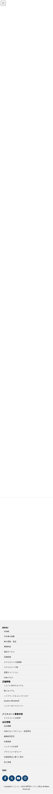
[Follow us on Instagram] (25, 778)
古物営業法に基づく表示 (13, 757)
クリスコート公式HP (12, 718)
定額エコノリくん (11, 672)
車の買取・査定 (10, 642)
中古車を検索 (9, 636)
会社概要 (7, 726)
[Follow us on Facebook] (5, 778)
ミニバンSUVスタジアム (14, 686)
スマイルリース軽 (11, 667)
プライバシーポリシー (13, 752)
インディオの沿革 (11, 747)
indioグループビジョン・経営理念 (17, 731)
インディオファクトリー (13, 706)
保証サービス (9, 652)
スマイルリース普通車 (13, 662)
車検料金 (7, 647)
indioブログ (8, 678)
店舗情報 (7, 657)
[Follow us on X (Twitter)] (12, 778)
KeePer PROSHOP (11, 701)
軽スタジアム (9, 691)
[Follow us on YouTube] (18, 778)
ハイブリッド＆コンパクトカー (16, 696)
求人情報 (7, 762)
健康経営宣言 (9, 736)
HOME (6, 631)
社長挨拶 (7, 742)
